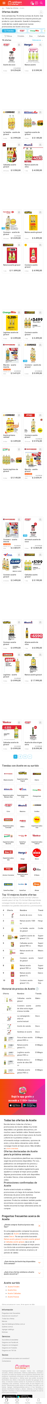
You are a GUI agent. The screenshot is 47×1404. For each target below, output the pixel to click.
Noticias (5, 1332)
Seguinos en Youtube (9, 1348)
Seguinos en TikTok (9, 1350)
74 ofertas (6, 40)
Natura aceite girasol (12, 1239)
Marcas (4, 1321)
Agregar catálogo (8, 1329)
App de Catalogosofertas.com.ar (13, 1324)
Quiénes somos (7, 1327)
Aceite (16, 1234)
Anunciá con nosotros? (10, 1316)
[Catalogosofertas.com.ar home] (15, 3)
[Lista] (36, 3)
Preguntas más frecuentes (11, 1313)
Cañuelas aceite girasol (15, 1242)
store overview (12, 1148)
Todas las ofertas (12, 8)
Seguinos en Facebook (10, 1342)
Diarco (11, 1236)
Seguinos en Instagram (10, 1345)
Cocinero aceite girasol (30, 1239)
